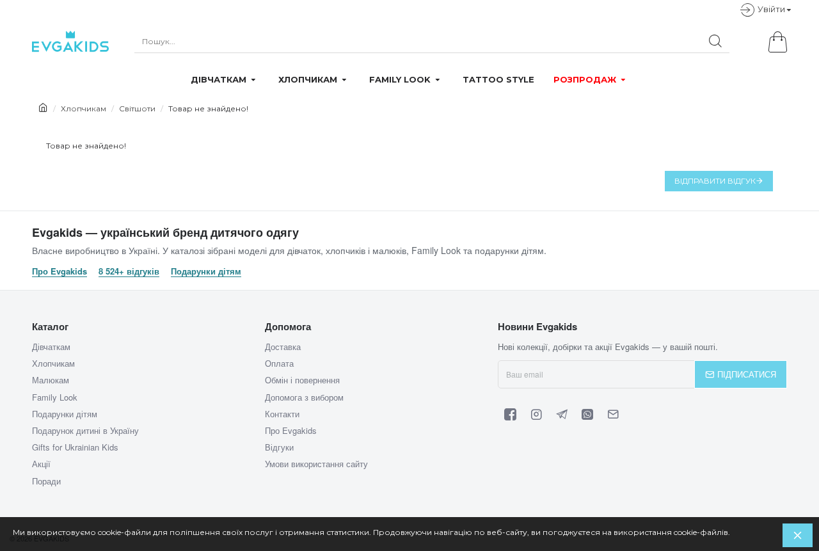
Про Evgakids (59, 271)
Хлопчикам (83, 108)
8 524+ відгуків (129, 271)
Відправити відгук (715, 181)
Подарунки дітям (206, 271)
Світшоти (137, 108)
